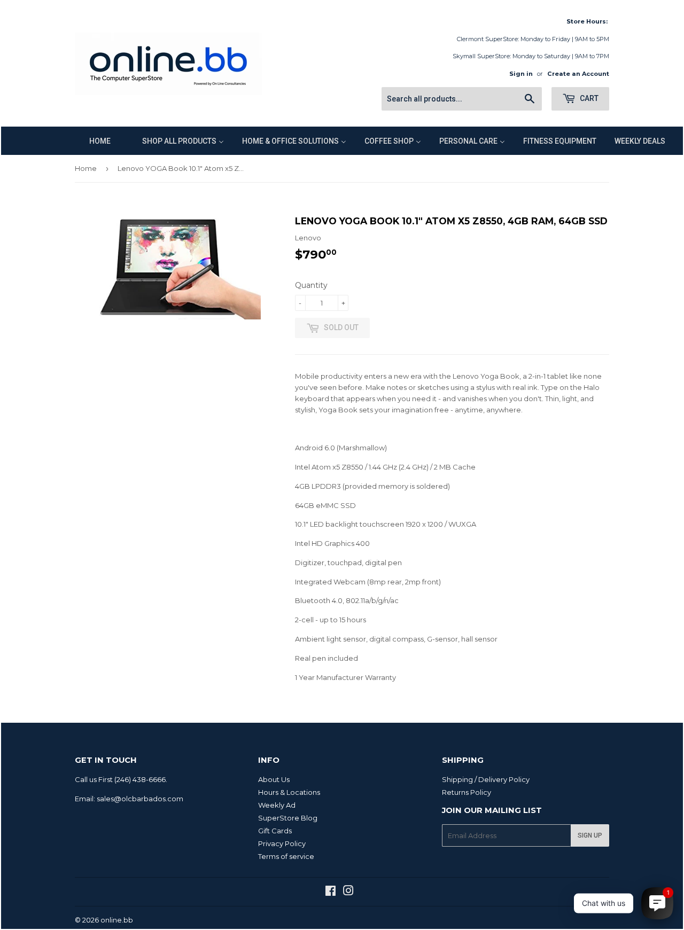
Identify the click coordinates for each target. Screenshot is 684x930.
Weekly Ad (277, 805)
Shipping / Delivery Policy (486, 779)
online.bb (116, 920)
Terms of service (286, 856)
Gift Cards (275, 830)
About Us (274, 779)
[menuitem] (93, 141)
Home (86, 168)
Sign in (521, 73)
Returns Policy (466, 792)
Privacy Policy (282, 843)
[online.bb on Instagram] (348, 892)
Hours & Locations (289, 792)
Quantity (311, 285)
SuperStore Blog (287, 818)
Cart (588, 98)
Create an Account (578, 73)
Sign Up (590, 835)
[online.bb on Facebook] (330, 892)
